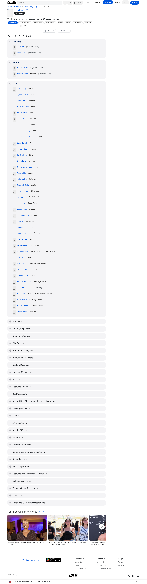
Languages (88, 23)
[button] (65, 3)
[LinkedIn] (138, 576)
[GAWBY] (12, 3)
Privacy (121, 565)
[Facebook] (133, 576)
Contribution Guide (104, 568)
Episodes (39, 26)
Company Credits (25, 23)
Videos (68, 23)
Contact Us (79, 565)
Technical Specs (50, 23)
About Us (78, 562)
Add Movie (101, 562)
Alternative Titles (14, 26)
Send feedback (80, 568)
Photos (117, 2)
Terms (120, 562)
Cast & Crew (12, 23)
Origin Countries (28, 26)
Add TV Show (101, 565)
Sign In (134, 3)
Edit (64, 19)
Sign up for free (33, 560)
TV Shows (107, 2)
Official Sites (77, 23)
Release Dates (38, 23)
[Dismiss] (137, 582)
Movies (97, 2)
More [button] (126, 2)
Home (89, 2)
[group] (27, 530)
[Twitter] (128, 576)
